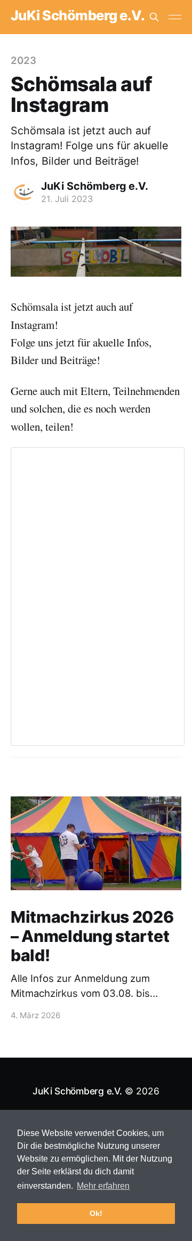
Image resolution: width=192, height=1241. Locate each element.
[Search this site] (154, 17)
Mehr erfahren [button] (103, 1185)
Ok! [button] (96, 1213)
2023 (23, 60)
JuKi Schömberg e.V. (78, 15)
